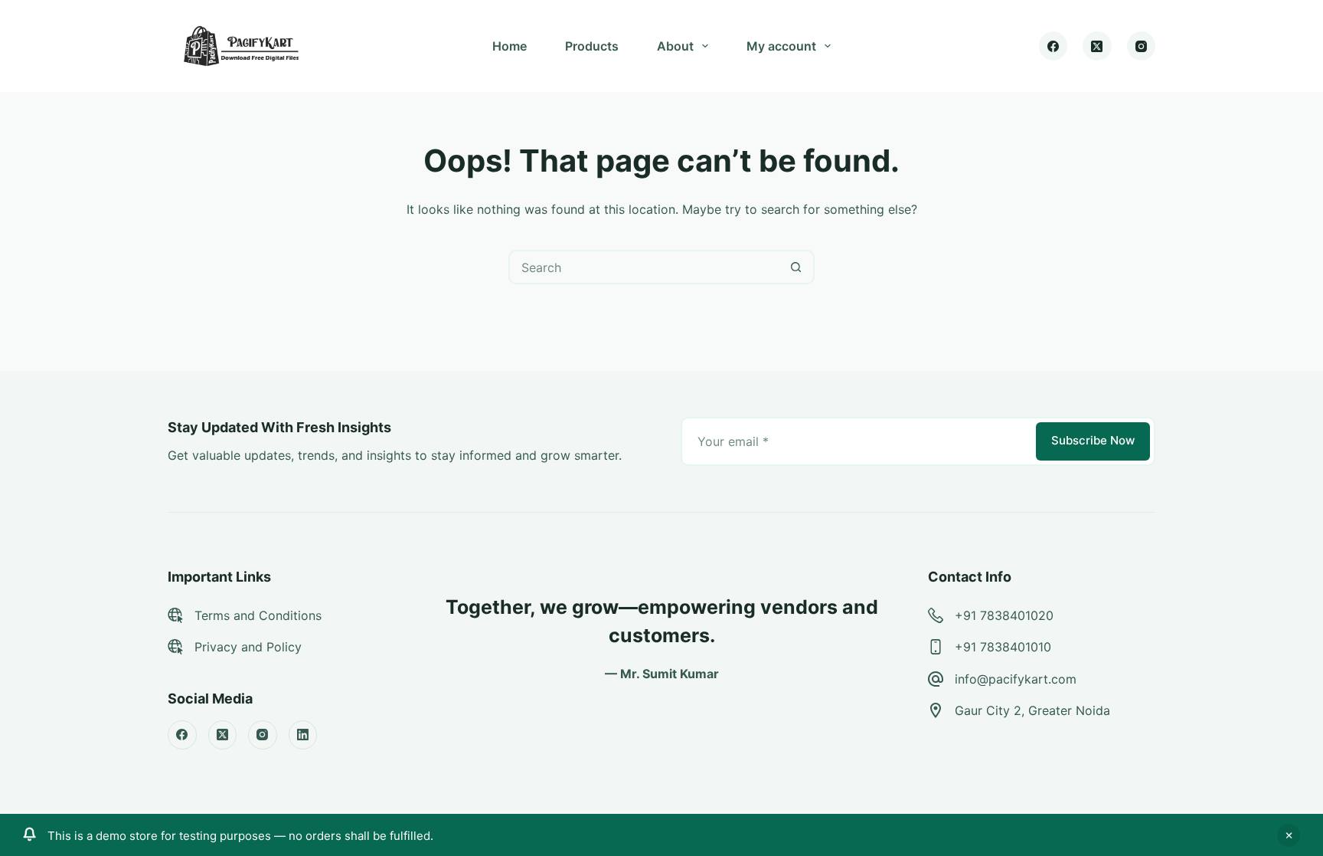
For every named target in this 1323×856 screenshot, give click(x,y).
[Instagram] (1141, 46)
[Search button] (796, 267)
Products (592, 46)
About (675, 46)
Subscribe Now (1093, 440)
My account (781, 46)
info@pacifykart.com (1015, 679)
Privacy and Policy (248, 646)
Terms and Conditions (258, 615)
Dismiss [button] (1288, 835)
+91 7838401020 (1004, 615)
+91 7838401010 (1003, 646)
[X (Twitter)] (1097, 46)
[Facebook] (1053, 46)
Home (509, 46)
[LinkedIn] (303, 734)
